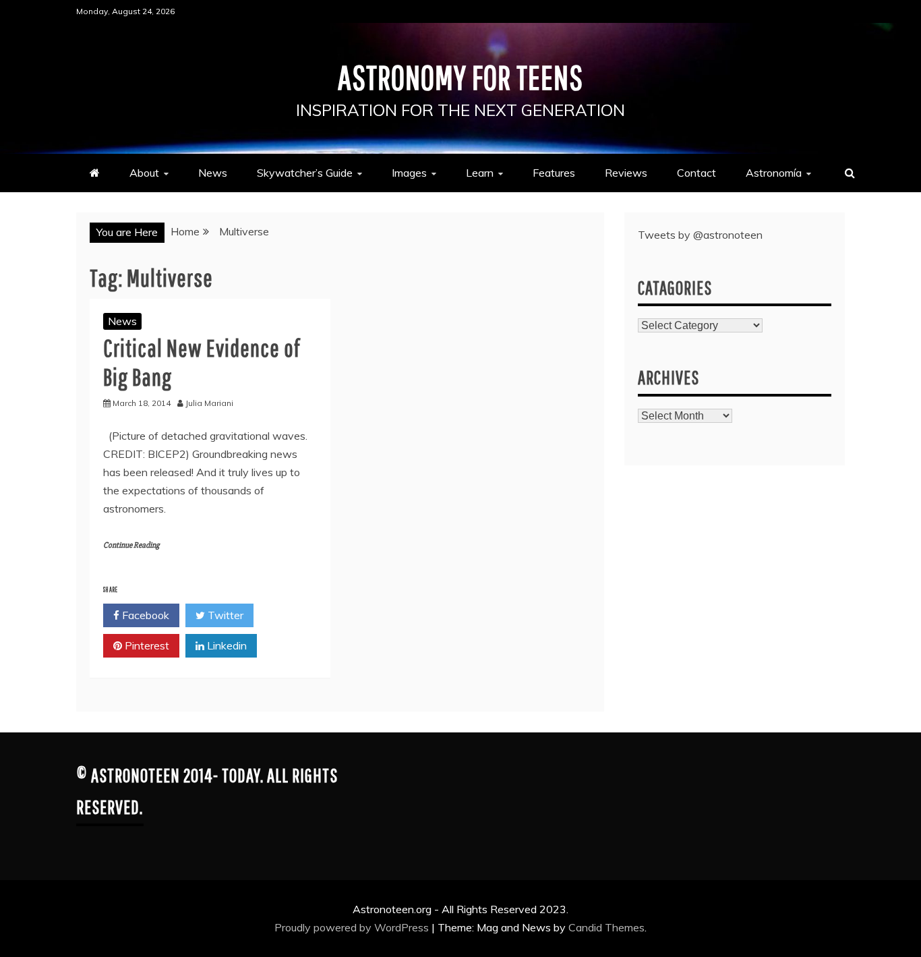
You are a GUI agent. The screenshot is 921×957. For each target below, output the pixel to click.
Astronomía (774, 172)
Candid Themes (606, 927)
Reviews (626, 172)
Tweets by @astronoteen (700, 234)
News (212, 172)
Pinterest (145, 645)
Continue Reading (131, 545)
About (144, 172)
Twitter (224, 615)
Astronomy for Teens (460, 76)
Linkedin (225, 645)
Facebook (144, 615)
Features (554, 172)
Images (409, 172)
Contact (696, 172)
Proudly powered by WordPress (353, 927)
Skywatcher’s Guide (305, 172)
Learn (480, 172)
